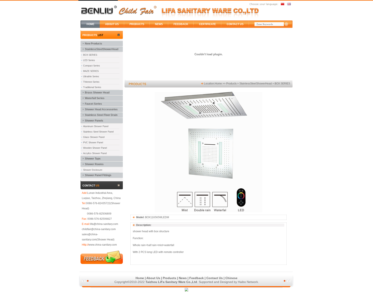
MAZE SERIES (91, 71)
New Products (93, 43)
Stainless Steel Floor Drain (101, 115)
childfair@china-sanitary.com (99, 229)
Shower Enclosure (92, 170)
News (183, 278)
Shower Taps (93, 158)
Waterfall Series (94, 98)
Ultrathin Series (91, 76)
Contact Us (214, 278)
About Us (153, 278)
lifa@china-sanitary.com (104, 224)
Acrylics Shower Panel (95, 153)
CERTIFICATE (207, 24)
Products (169, 278)
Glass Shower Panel (93, 137)
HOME (90, 24)
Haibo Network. (248, 282)
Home (218, 83)
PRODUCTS (137, 24)
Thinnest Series (91, 81)
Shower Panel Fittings (98, 175)
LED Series (89, 60)
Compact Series (91, 65)
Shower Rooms (94, 164)
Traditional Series (92, 87)
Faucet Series (93, 103)
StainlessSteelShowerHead (101, 49)
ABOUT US (112, 24)
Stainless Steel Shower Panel (98, 131)
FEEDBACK (181, 24)
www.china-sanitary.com (103, 244)
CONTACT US (235, 24)
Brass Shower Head (97, 92)
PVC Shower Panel (93, 142)
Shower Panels (94, 120)
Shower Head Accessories (101, 109)
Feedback (196, 278)
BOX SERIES (90, 55)
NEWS (159, 24)
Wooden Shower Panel (95, 148)
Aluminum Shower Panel (95, 126)
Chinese (231, 278)
